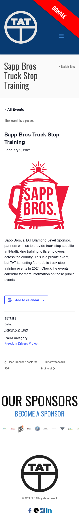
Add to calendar (27, 300)
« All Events (14, 109)
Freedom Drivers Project (21, 343)
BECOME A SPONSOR (40, 413)
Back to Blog (68, 66)
